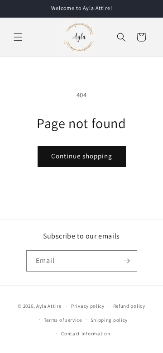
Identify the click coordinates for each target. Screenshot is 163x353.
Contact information (85, 333)
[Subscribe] (127, 261)
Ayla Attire (49, 306)
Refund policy (129, 306)
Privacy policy (88, 306)
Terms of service (63, 320)
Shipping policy (109, 320)
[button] (18, 37)
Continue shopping (81, 156)
